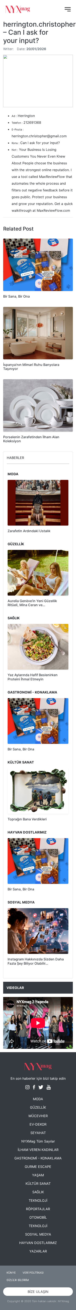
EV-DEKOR (38, 1124)
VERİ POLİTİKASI (33, 1272)
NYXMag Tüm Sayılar (38, 1141)
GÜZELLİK (38, 1107)
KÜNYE (11, 1272)
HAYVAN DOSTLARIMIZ (38, 1243)
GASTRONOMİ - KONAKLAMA (38, 1158)
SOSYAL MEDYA (38, 1234)
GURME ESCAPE (38, 1166)
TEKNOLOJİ (38, 1200)
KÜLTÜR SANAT (38, 1183)
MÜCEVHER (38, 1116)
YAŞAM (38, 1175)
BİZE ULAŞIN (38, 1291)
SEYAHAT (38, 1133)
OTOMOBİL (38, 1217)
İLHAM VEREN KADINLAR (38, 1150)
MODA (38, 1099)
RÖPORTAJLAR (38, 1209)
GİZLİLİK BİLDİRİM (18, 1280)
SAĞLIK (38, 1192)
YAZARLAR (38, 1251)
